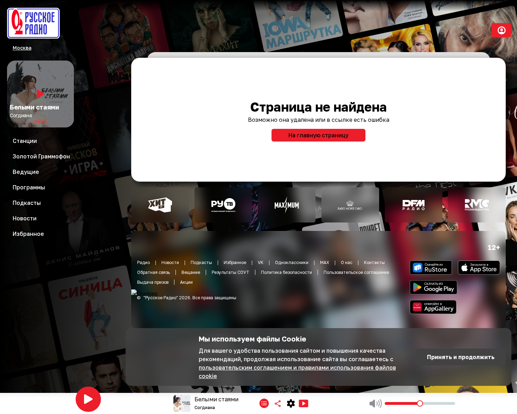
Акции (186, 282)
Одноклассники (291, 262)
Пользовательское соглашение (356, 272)
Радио (143, 262)
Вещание (190, 272)
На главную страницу (318, 135)
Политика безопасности (286, 272)
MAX (324, 262)
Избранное (235, 262)
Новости (170, 262)
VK (260, 262)
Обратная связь (153, 272)
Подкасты (201, 262)
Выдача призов (152, 282)
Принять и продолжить (460, 356)
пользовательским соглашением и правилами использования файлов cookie (297, 372)
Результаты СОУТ (230, 272)
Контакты (374, 262)
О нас (346, 262)
